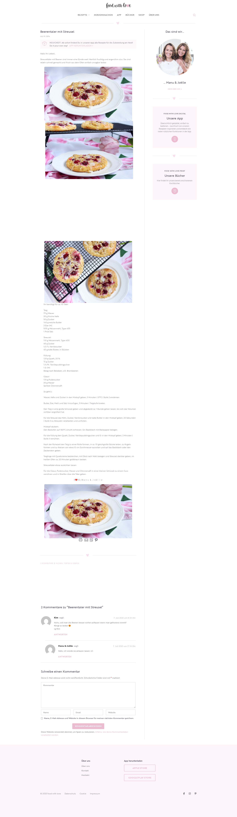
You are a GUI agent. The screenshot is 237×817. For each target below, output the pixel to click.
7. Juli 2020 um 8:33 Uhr (125, 617)
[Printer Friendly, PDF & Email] (86, 540)
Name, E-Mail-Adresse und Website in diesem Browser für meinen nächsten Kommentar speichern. (89, 718)
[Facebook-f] (184, 793)
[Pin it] (96, 540)
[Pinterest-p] (195, 793)
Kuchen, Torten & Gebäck (67, 563)
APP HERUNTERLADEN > (81, 45)
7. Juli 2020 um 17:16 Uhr (124, 646)
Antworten (60, 634)
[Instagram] (190, 793)
